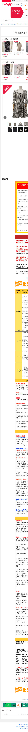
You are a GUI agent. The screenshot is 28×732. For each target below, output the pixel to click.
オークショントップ (5, 24)
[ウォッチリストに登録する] (11, 50)
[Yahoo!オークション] (10, 3)
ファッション (13, 24)
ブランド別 (19, 24)
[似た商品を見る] (5, 117)
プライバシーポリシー (20, 726)
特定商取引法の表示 (24, 728)
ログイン (23, 5)
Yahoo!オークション (23, 724)
